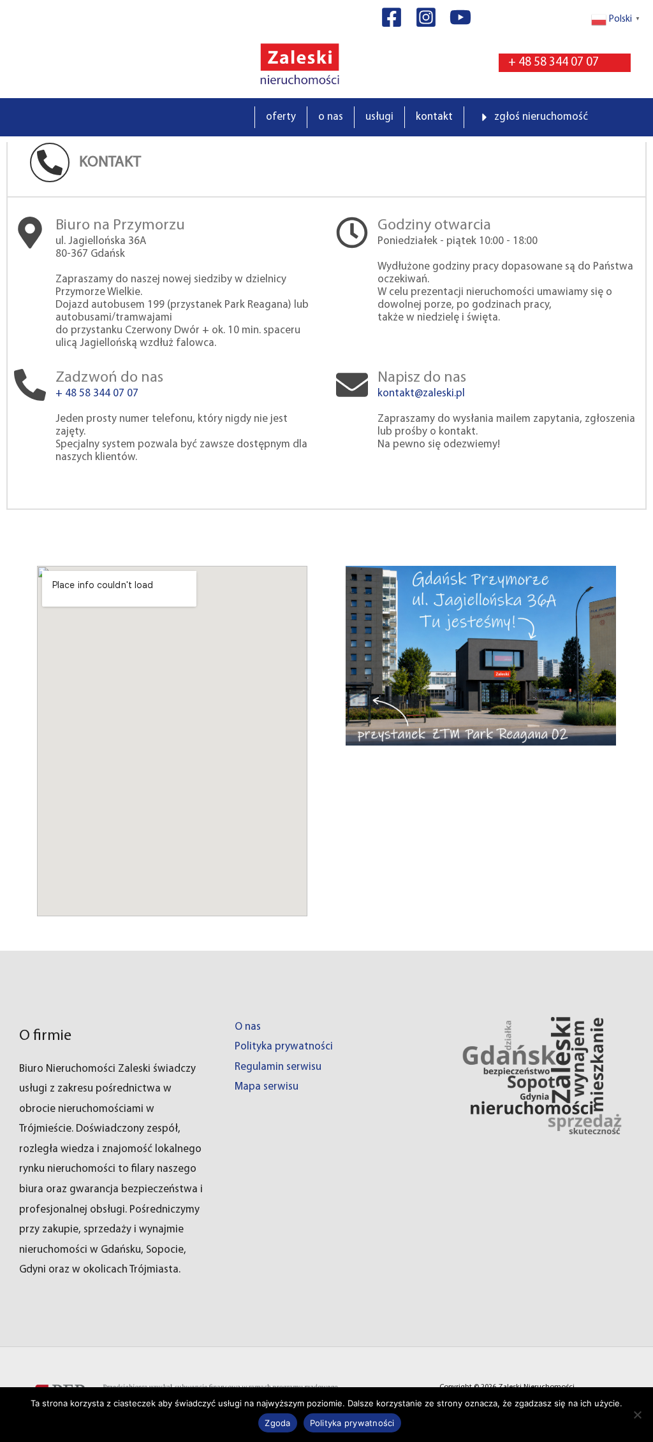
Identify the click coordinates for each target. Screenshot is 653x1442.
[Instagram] (426, 17)
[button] (565, 63)
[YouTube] (460, 17)
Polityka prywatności (284, 1046)
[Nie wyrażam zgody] (637, 1414)
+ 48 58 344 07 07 (96, 393)
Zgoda (277, 1423)
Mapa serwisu (266, 1086)
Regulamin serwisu (278, 1067)
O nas (248, 1026)
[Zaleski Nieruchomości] (299, 62)
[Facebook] (391, 17)
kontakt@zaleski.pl (421, 393)
